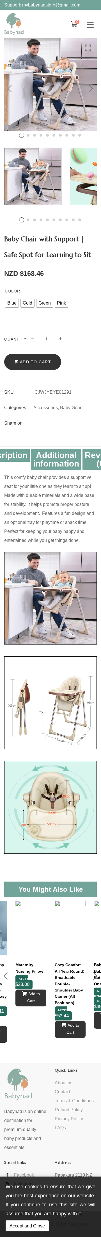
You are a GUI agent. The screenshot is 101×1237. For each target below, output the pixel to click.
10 (79, 135)
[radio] (12, 303)
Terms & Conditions (74, 1100)
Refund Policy (69, 1109)
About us (63, 1082)
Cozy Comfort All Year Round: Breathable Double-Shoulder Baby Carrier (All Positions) (69, 984)
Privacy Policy (69, 1118)
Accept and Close (27, 1226)
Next (91, 88)
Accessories (45, 407)
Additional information (56, 459)
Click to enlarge (88, 48)
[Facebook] (37, 423)
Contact (62, 1091)
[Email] (46, 423)
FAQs (60, 1127)
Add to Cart (35, 362)
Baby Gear (70, 407)
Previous (9, 88)
